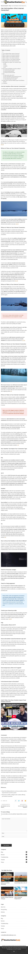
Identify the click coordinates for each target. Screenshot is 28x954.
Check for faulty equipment (9, 71)
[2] (3, 144)
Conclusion (5, 83)
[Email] (25, 800)
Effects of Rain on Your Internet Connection (11, 57)
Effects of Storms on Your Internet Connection (11, 59)
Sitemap (3, 912)
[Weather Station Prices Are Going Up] (7, 891)
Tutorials (3, 859)
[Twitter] (19, 800)
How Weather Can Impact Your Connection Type (12, 62)
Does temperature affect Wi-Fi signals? (11, 77)
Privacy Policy (4, 909)
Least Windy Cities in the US (20, 882)
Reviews (2, 854)
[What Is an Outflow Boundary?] (7, 877)
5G (5, 67)
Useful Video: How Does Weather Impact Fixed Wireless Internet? (13, 81)
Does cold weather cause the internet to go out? (12, 76)
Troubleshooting (4, 857)
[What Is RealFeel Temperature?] (20, 891)
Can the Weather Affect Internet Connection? (11, 53)
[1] (1, 144)
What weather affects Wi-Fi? (9, 75)
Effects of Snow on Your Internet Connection (11, 55)
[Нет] (26, 950)
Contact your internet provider (9, 72)
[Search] (25, 2)
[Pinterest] (22, 800)
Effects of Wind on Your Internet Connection (11, 56)
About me (3, 907)
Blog (2, 852)
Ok (14, 951)
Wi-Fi (5, 64)
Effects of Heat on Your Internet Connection (11, 60)
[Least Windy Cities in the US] (20, 877)
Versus (2, 862)
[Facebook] (15, 800)
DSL (5, 63)
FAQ (3, 73)
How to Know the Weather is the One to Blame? (12, 68)
